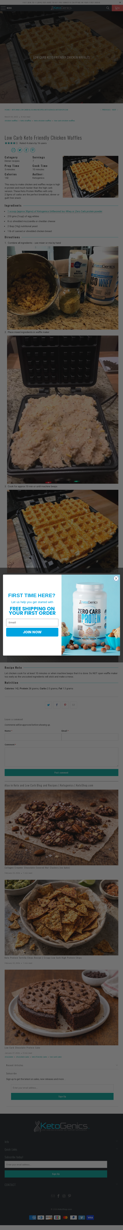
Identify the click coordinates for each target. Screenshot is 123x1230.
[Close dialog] (116, 578)
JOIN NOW (32, 631)
